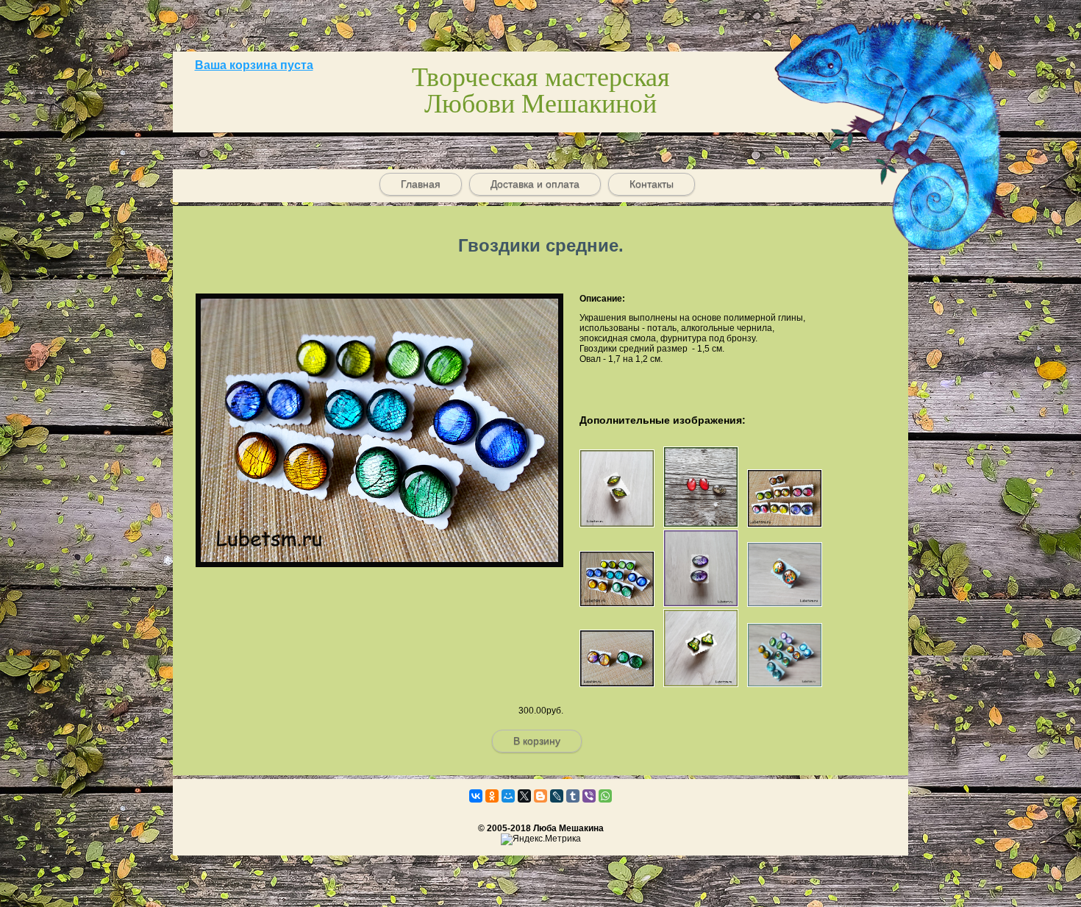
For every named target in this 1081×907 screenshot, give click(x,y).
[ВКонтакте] (475, 796)
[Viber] (589, 796)
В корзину (536, 741)
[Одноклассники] (492, 796)
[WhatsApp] (605, 796)
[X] (524, 796)
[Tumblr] (572, 796)
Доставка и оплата (534, 184)
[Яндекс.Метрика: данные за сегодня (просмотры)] (541, 839)
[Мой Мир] (508, 796)
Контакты (651, 184)
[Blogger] (540, 796)
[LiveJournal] (556, 796)
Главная (420, 184)
